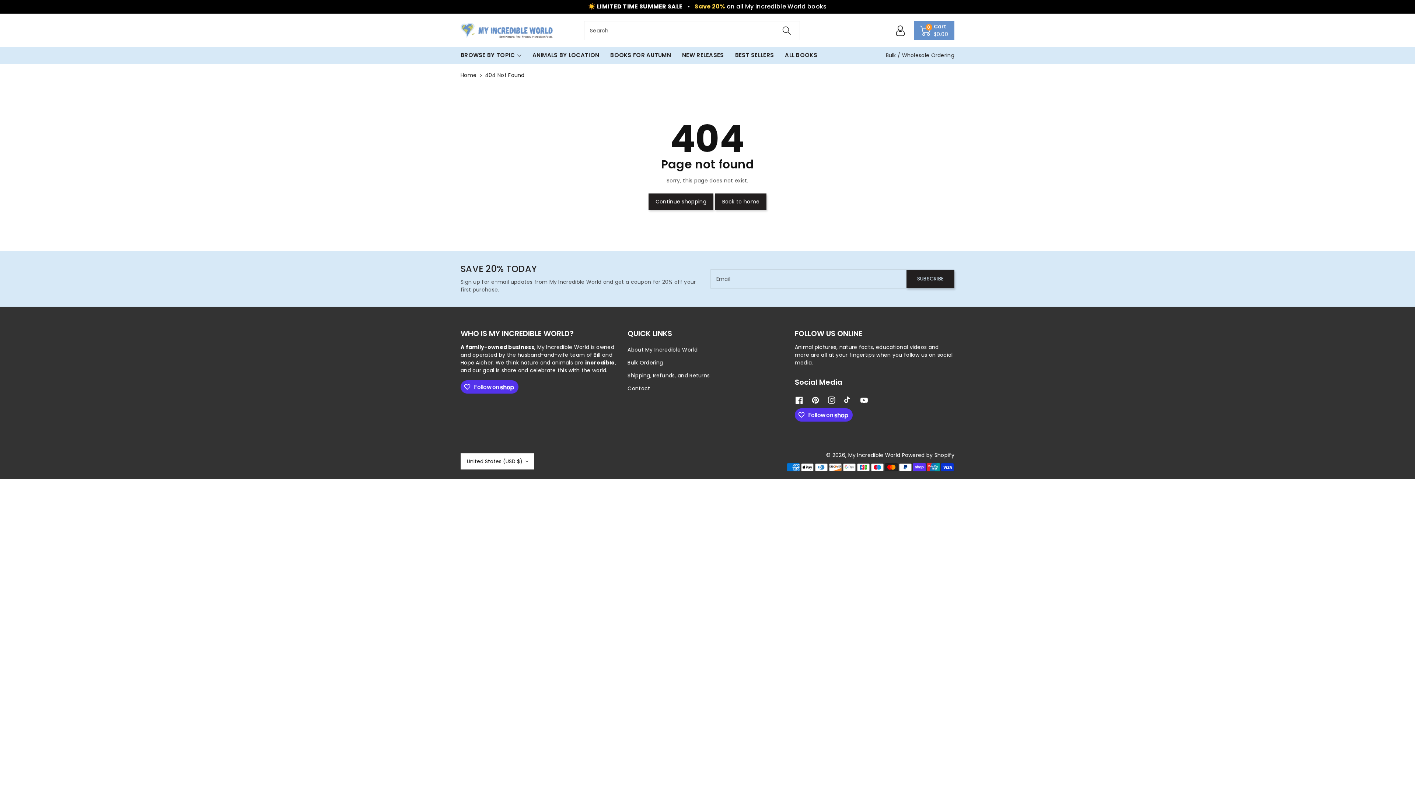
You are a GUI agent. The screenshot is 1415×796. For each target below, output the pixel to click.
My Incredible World (874, 455)
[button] (934, 30)
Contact (639, 388)
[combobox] (692, 30)
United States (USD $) (495, 461)
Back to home (741, 201)
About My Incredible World (663, 349)
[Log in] (900, 30)
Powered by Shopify (928, 455)
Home (468, 75)
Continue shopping (681, 201)
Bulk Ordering (645, 362)
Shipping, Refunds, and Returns (669, 375)
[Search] (787, 30)
